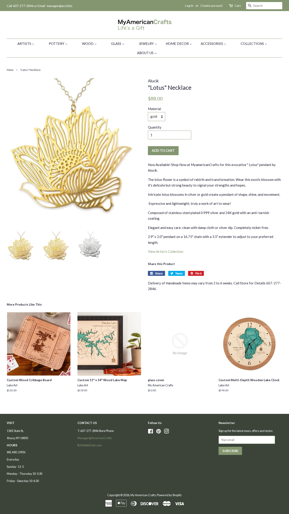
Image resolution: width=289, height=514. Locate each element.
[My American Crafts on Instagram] (166, 432)
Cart (238, 5)
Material (154, 109)
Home (10, 69)
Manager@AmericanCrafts (94, 438)
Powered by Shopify (169, 495)
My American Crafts (143, 495)
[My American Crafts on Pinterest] (158, 432)
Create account (211, 5)
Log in (189, 5)
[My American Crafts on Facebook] (150, 432)
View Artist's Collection (165, 251)
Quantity (154, 127)
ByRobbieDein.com (89, 445)
